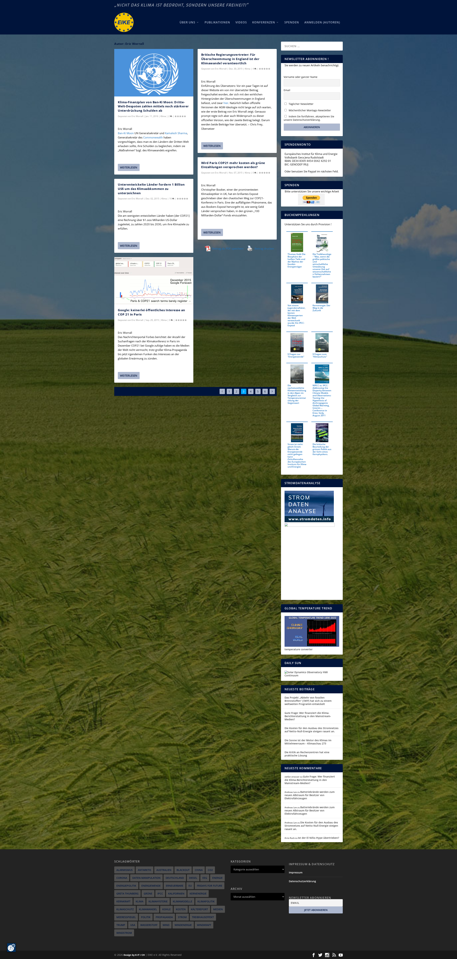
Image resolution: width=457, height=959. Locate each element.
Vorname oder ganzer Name (300, 77)
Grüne (148, 893)
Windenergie (183, 925)
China (199, 870)
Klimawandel (148, 909)
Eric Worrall (137, 116)
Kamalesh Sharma (176, 133)
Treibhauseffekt (203, 917)
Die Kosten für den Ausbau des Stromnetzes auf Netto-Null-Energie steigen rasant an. (311, 729)
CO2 (210, 870)
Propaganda (164, 917)
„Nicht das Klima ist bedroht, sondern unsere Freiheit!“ (181, 5)
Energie (217, 878)
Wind (166, 925)
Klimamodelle (182, 901)
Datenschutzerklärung (302, 881)
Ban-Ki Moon (126, 133)
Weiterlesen (128, 167)
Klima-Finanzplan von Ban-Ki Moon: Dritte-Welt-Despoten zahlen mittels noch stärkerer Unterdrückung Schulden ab (153, 106)
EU (190, 885)
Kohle (166, 909)
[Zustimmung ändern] (11, 947)
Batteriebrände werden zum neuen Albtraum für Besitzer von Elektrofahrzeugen (310, 795)
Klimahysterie (158, 901)
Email (287, 90)
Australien (163, 870)
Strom (182, 917)
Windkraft (204, 925)
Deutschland (175, 878)
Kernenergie (198, 893)
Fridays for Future (209, 885)
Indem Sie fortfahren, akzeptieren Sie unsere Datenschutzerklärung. (309, 118)
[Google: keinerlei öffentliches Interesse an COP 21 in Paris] (153, 281)
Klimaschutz (125, 909)
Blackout (183, 870)
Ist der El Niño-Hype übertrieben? (318, 837)
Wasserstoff (148, 925)
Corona (121, 878)
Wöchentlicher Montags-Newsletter (309, 110)
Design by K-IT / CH (134, 954)
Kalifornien (176, 893)
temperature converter (299, 649)
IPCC (160, 893)
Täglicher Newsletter (300, 104)
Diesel (193, 878)
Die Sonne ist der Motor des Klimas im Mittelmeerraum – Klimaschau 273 (308, 742)
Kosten (181, 909)
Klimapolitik (206, 901)
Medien (218, 909)
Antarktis (144, 870)
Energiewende (151, 885)
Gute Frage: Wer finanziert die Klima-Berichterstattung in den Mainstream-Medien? (308, 716)
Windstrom (124, 933)
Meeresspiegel (126, 917)
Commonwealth (153, 137)
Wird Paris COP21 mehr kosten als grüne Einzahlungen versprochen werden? (233, 165)
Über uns (187, 22)
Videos (241, 22)
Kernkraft (123, 901)
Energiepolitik (126, 885)
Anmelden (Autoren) (322, 22)
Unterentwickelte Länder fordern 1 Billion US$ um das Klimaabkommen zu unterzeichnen (151, 188)
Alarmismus (124, 870)
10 (170, 198)
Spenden (291, 22)
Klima (163, 116)
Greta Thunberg (127, 893)
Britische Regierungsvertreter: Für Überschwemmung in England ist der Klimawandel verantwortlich (230, 59)
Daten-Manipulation (146, 878)
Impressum (295, 872)
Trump (120, 925)
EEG (204, 878)
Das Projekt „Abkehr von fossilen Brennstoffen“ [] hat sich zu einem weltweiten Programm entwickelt (308, 701)
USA (132, 925)
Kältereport (199, 909)
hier (226, 103)
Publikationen (217, 22)
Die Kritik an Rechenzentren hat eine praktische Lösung (307, 754)
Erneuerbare (174, 885)
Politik (145, 917)
